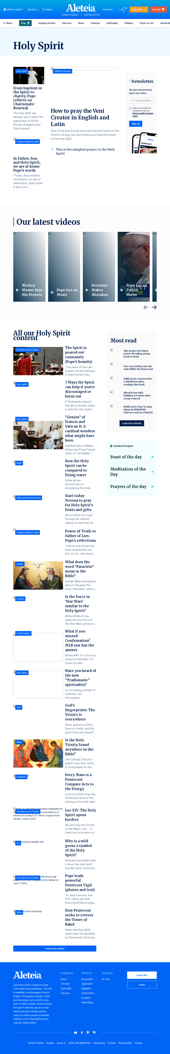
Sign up (136, 123)
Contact (111, 1043)
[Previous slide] (145, 307)
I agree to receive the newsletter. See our (142, 112)
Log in (125, 9)
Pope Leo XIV (147, 23)
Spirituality (112, 23)
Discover (67, 23)
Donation (86, 997)
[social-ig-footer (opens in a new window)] (94, 1032)
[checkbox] (130, 108)
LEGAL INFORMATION (79, 1043)
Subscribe (137, 9)
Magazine (86, 988)
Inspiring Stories (47, 23)
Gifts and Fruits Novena (29, 497)
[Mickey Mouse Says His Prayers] (29, 267)
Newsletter (87, 979)
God (19, 707)
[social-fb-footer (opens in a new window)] (81, 1032)
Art (18, 843)
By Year (106, 979)
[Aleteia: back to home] (81, 8)
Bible (19, 463)
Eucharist (21, 776)
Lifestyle (95, 23)
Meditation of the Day (128, 472)
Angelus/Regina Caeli (28, 141)
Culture (20, 598)
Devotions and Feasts (28, 349)
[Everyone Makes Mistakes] (99, 267)
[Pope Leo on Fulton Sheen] (134, 267)
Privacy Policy (125, 1043)
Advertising (87, 1002)
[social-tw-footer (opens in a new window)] (88, 1032)
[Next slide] (154, 307)
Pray (23, 23)
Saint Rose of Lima (92, 14)
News (81, 23)
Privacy (138, 1043)
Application (87, 983)
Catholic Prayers (62, 71)
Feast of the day (126, 457)
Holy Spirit (22, 71)
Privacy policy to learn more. (142, 114)
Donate (156, 9)
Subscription (87, 993)
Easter (20, 564)
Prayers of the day (128, 486)
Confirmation (23, 633)
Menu (9, 23)
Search (48, 9)
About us (61, 1043)
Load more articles (54, 948)
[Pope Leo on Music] (64, 267)
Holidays (128, 23)
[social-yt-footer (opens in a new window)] (75, 1032)
